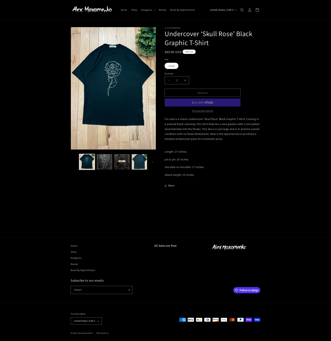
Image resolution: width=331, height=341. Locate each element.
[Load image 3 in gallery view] (122, 162)
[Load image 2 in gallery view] (104, 162)
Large (173, 66)
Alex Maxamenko (85, 333)
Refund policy (103, 333)
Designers (76, 257)
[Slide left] (74, 162)
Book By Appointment (83, 270)
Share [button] (171, 185)
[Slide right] (152, 162)
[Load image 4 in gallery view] (139, 162)
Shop (73, 251)
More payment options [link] (202, 110)
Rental (74, 264)
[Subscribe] (129, 290)
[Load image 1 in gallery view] (87, 162)
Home (74, 245)
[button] (148, 9)
